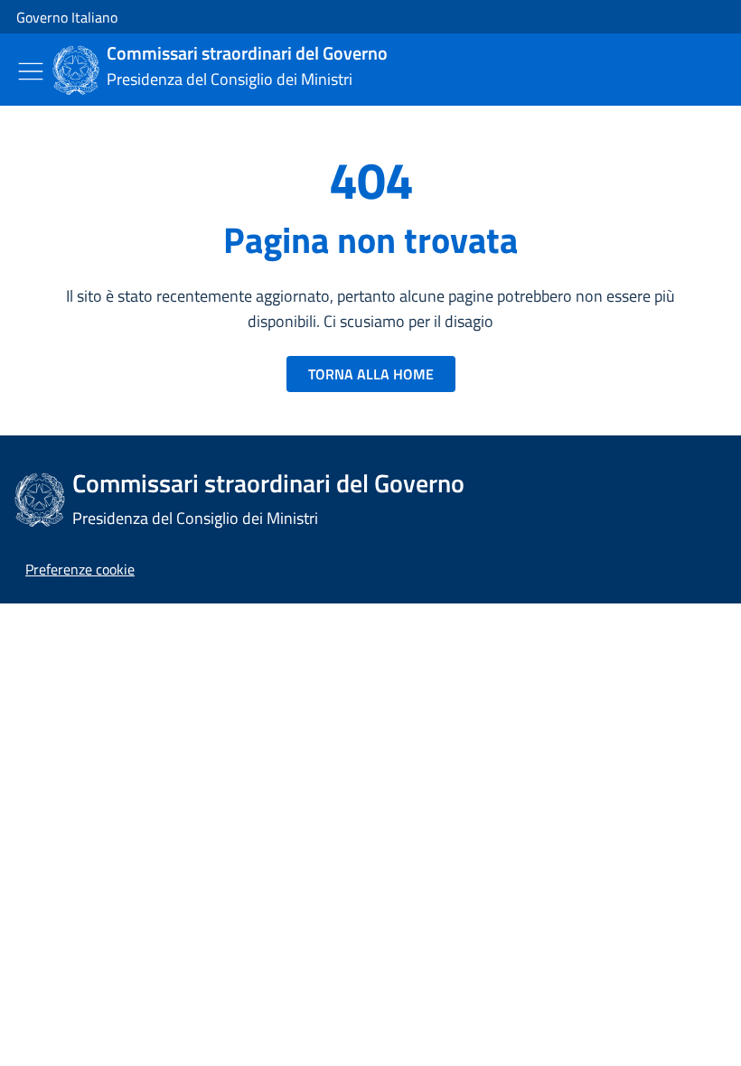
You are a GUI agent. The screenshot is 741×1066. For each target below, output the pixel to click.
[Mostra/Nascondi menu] (30, 71)
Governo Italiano (66, 17)
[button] (80, 569)
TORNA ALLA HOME (371, 374)
